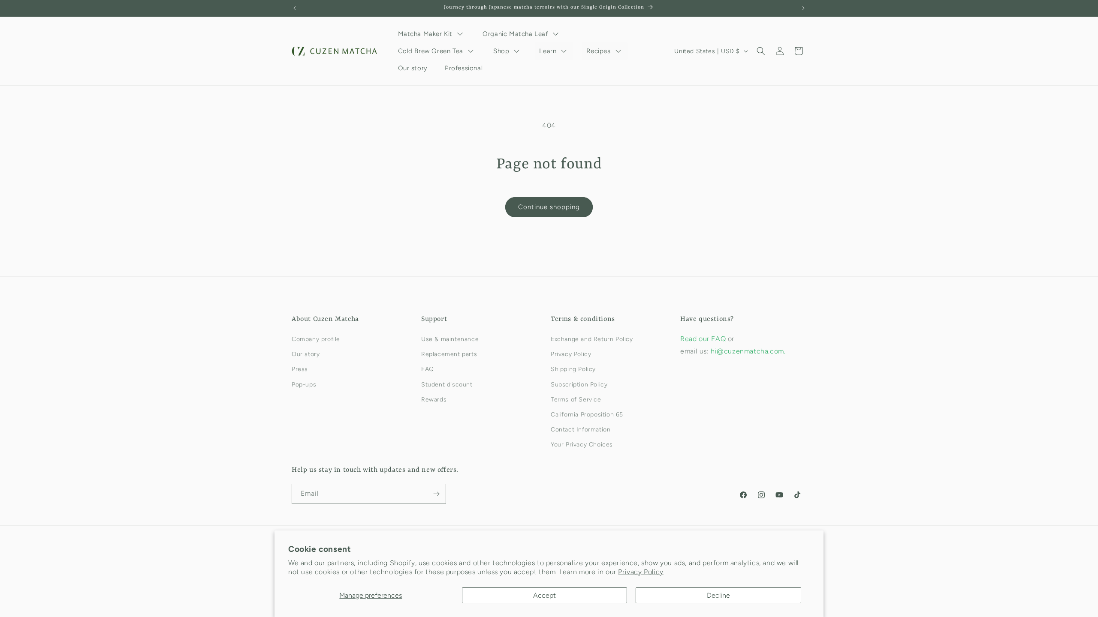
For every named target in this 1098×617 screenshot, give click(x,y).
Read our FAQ (704, 339)
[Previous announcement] (294, 8)
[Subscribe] (436, 494)
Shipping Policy (573, 369)
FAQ (427, 369)
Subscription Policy (579, 384)
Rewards (433, 399)
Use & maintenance (450, 339)
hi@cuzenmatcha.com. (748, 351)
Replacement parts (449, 354)
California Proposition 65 (587, 414)
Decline (718, 595)
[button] (760, 51)
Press (300, 369)
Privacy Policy (640, 572)
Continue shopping (549, 207)
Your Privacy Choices (582, 444)
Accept (544, 595)
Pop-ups (304, 384)
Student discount (447, 384)
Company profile (316, 339)
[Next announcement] (803, 8)
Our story (306, 354)
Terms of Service (576, 399)
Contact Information (580, 429)
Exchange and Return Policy (592, 339)
